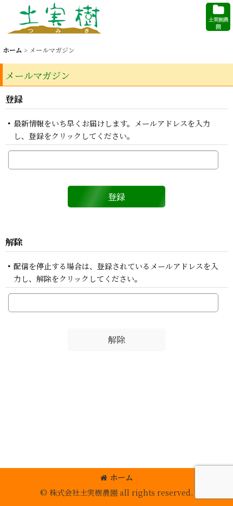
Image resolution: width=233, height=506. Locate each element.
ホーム (121, 477)
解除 (14, 241)
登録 (14, 98)
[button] (218, 17)
